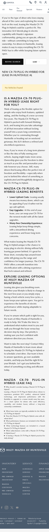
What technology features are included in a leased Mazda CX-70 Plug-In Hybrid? (24, 427)
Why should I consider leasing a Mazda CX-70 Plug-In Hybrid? (24, 388)
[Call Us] (30, 2)
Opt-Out (10, 523)
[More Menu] (3, 9)
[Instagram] (6, 508)
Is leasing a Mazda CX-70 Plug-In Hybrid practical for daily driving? (24, 437)
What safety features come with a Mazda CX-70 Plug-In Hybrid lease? (24, 432)
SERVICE (28, 463)
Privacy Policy (7, 518)
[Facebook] (1, 508)
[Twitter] (12, 508)
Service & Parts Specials (28, 480)
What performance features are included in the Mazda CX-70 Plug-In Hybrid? (24, 422)
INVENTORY (9, 463)
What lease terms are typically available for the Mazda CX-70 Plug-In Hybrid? (24, 412)
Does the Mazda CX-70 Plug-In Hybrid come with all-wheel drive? (24, 417)
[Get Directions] (35, 2)
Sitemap (9, 521)
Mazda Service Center (27, 491)
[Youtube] (17, 508)
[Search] (40, 2)
